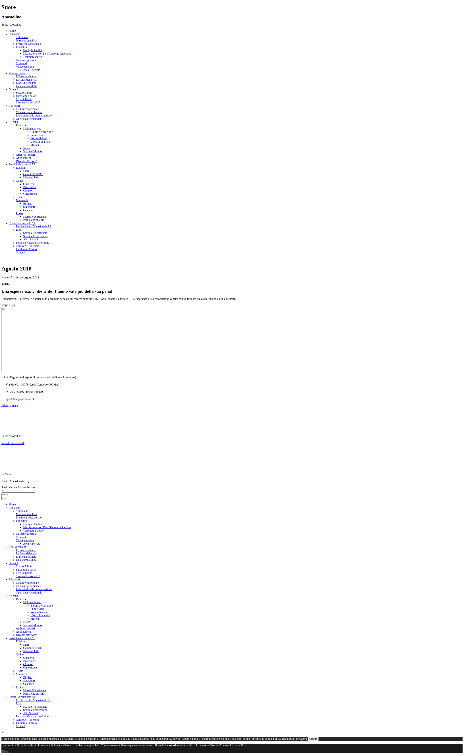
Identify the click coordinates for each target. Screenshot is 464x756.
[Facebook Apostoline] (24, 436)
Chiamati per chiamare (29, 112)
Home (12, 30)
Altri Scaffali (30, 239)
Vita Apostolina (25, 66)
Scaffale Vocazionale (35, 232)
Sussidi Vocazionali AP (22, 164)
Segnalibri (29, 206)
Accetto (313, 739)
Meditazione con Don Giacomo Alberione (47, 53)
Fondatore (22, 47)
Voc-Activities (38, 138)
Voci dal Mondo (32, 151)
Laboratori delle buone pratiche (34, 115)
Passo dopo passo (26, 95)
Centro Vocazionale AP (22, 223)
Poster (19, 213)
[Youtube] (28, 436)
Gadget (20, 180)
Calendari (28, 210)
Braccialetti (29, 187)
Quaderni (28, 184)
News (26, 148)
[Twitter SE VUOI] (43, 474)
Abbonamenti (24, 157)
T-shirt (19, 197)
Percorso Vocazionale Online (32, 242)
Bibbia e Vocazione (41, 131)
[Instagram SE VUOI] (58, 436)
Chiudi (5, 751)
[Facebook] (27, 481)
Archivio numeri (25, 154)
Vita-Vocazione (17, 73)
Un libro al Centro (26, 249)
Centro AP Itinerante (27, 245)
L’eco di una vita (40, 141)
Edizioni (21, 167)
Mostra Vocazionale (34, 216)
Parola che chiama (33, 219)
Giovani (13, 89)
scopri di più (8, 305)
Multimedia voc (32, 128)
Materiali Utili (31, 177)
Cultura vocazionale (27, 109)
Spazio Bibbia (24, 92)
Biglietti (27, 203)
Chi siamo (14, 34)
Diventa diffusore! (26, 161)
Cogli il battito (24, 99)
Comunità (21, 63)
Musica (34, 144)
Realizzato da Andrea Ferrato (18, 487)
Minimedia (22, 200)
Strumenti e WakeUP (28, 102)
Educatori (14, 105)
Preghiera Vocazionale (29, 43)
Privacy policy (9, 405)
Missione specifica (26, 40)
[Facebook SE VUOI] (13, 474)
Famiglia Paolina (32, 50)
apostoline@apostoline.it (20, 399)
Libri (26, 170)
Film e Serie (37, 135)
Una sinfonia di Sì (26, 86)
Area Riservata (31, 69)
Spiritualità (22, 37)
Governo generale (26, 60)
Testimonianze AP (33, 56)
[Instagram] (35, 481)
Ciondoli (28, 190)
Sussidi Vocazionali (12, 443)
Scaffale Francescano (35, 236)
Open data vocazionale (29, 118)
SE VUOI (14, 122)
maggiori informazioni (294, 738)
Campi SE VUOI (33, 174)
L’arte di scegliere (26, 82)
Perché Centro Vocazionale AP (33, 226)
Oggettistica (30, 193)
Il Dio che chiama (26, 76)
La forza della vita (26, 79)
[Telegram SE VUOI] (153, 474)
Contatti (20, 252)
